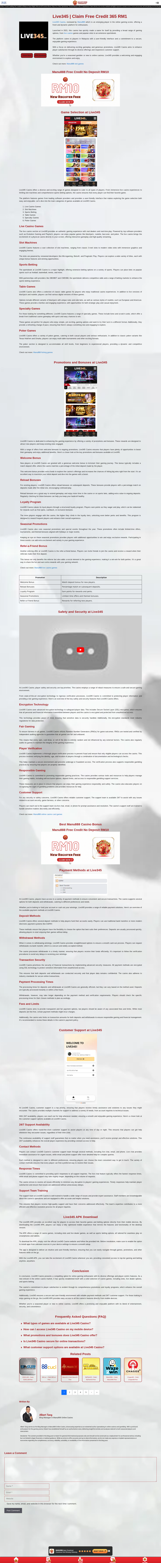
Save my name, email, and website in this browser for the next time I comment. (42, 1504)
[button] (80, 1323)
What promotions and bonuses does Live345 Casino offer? (60, 1335)
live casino (68, 33)
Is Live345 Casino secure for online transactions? (54, 1341)
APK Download (40, 55)
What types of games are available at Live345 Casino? (57, 1323)
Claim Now (27, 55)
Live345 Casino (59, 22)
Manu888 (81, 22)
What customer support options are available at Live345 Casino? (63, 1347)
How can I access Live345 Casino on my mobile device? (58, 1329)
